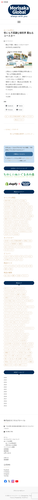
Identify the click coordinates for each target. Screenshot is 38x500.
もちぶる (22, 212)
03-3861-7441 (9, 431)
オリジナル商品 (9, 198)
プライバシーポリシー (19, 490)
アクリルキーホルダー (10, 291)
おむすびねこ (8, 206)
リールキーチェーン (14, 346)
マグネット (25, 334)
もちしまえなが (8, 222)
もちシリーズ (14, 340)
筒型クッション (28, 358)
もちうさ (28, 212)
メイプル (7, 340)
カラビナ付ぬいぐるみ (10, 300)
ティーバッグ (25, 316)
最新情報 (6, 451)
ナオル (6, 322)
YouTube (6, 476)
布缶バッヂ (7, 355)
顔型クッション (22, 364)
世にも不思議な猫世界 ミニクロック (22, 134)
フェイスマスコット (28, 328)
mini (6, 269)
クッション (16, 303)
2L (19, 266)
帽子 (13, 355)
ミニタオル (24, 337)
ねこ (7, 116)
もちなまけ (7, 212)
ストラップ (28, 312)
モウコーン (7, 209)
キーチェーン (20, 300)
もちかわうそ (15, 209)
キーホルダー (29, 300)
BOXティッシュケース (19, 288)
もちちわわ (13, 228)
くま (16, 259)
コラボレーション (29, 306)
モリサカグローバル (15, 495)
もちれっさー (23, 215)
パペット (14, 325)
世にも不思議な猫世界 (15, 116)
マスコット (24, 275)
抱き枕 (29, 355)
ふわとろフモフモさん (10, 203)
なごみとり (15, 200)
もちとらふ (21, 228)
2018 (5, 396)
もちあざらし (14, 215)
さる (21, 256)
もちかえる (14, 212)
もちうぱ (7, 215)
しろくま (7, 243)
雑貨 (24, 116)
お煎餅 (17, 294)
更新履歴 (6, 459)
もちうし (16, 222)
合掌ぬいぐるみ (27, 240)
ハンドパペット (8, 328)
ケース (23, 303)
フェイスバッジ (17, 328)
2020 (5, 391)
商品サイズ (8, 263)
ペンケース (7, 331)
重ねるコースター (19, 119)
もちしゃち (7, 231)
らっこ (6, 346)
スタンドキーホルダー (18, 312)
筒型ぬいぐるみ (8, 361)
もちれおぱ (15, 234)
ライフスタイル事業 (9, 447)
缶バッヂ (16, 361)
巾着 (30, 352)
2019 (5, 394)
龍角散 (20, 243)
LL (23, 266)
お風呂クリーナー (9, 297)
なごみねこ (23, 200)
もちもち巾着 (8, 343)
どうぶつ (7, 253)
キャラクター (9, 238)
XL (26, 266)
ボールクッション (9, 334)
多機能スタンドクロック (10, 352)
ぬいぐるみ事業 (8, 441)
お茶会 (23, 294)
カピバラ (17, 297)
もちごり (7, 228)
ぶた (21, 259)
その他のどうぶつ (9, 259)
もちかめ (28, 218)
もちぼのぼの (23, 340)
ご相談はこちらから (19, 154)
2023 (5, 384)
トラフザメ (26, 319)
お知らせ (6, 457)
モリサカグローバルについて (11, 439)
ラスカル (30, 343)
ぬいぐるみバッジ (14, 322)
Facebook (6, 470)
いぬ (6, 256)
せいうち (7, 316)
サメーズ (28, 246)
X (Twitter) (6, 472)
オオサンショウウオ (9, 294)
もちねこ (26, 203)
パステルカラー (24, 322)
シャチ (24, 309)
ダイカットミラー (15, 316)
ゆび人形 (24, 343)
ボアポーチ (17, 334)
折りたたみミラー (21, 355)
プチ (6, 266)
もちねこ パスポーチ (11, 129)
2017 (5, 398)
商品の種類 (8, 273)
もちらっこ (14, 231)
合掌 (28, 349)
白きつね (11, 358)
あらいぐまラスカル (9, 246)
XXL (31, 266)
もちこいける (24, 222)
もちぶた (23, 206)
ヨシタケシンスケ (9, 250)
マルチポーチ (8, 337)
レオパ (13, 349)
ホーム (5, 437)
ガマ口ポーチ (25, 297)
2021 (5, 389)
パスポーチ (7, 325)
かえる (16, 256)
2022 (5, 387)
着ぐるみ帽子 (19, 358)
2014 (5, 405)
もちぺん (29, 209)
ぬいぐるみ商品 (8, 30)
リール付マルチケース (27, 346)
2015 (5, 403)
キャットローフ (8, 303)
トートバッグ (18, 319)
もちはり (29, 206)
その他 (18, 275)
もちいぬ (19, 203)
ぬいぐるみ (7, 275)
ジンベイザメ (8, 312)
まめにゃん (15, 206)
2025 (5, 380)
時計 (6, 358)
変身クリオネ (8, 218)
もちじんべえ (25, 225)
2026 (5, 377)
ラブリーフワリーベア (18, 218)
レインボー (7, 349)
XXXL (10, 269)
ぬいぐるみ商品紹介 (11, 443)
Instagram (6, 474)
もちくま (23, 209)
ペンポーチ (14, 331)
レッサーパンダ (21, 349)
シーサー (18, 309)
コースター (29, 116)
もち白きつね (16, 225)
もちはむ (30, 215)
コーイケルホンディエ (10, 306)
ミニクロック (16, 337)
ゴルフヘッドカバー (9, 309)
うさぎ (10, 256)
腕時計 (31, 361)
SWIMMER (13, 243)
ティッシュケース (9, 319)
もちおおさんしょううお (25, 231)
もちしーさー (8, 225)
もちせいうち (8, 234)
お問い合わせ (7, 453)
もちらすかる (16, 343)
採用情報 (6, 449)
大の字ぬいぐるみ (22, 352)
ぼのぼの (7, 240)
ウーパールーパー (21, 291)
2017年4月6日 (9, 41)
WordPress (25, 497)
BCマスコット (8, 288)
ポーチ (21, 331)
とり (26, 256)
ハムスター (21, 325)
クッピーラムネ (20, 246)
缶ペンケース (24, 361)
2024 (5, 382)
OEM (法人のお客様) (11, 445)
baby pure (7, 200)
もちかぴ (28, 228)
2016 (5, 401)
